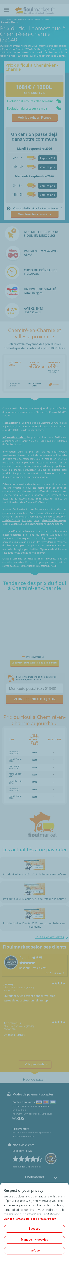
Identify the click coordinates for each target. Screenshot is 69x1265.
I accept (34, 1228)
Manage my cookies (34, 1239)
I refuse (34, 1250)
